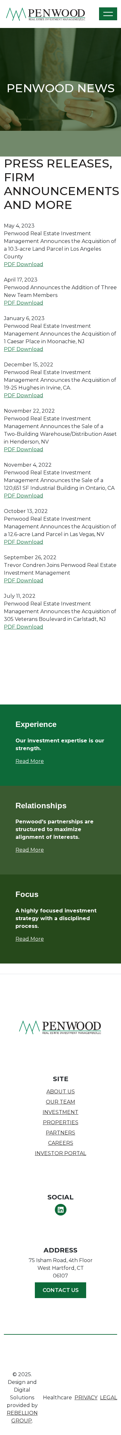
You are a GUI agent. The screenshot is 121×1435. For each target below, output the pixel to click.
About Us (60, 1092)
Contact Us (61, 1290)
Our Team (60, 1102)
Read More (29, 850)
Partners (60, 1133)
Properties (60, 1122)
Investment (60, 1112)
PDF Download (23, 264)
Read (22, 761)
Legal (108, 1398)
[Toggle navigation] (108, 13)
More (37, 761)
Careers (60, 1143)
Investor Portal (60, 1153)
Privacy (86, 1398)
